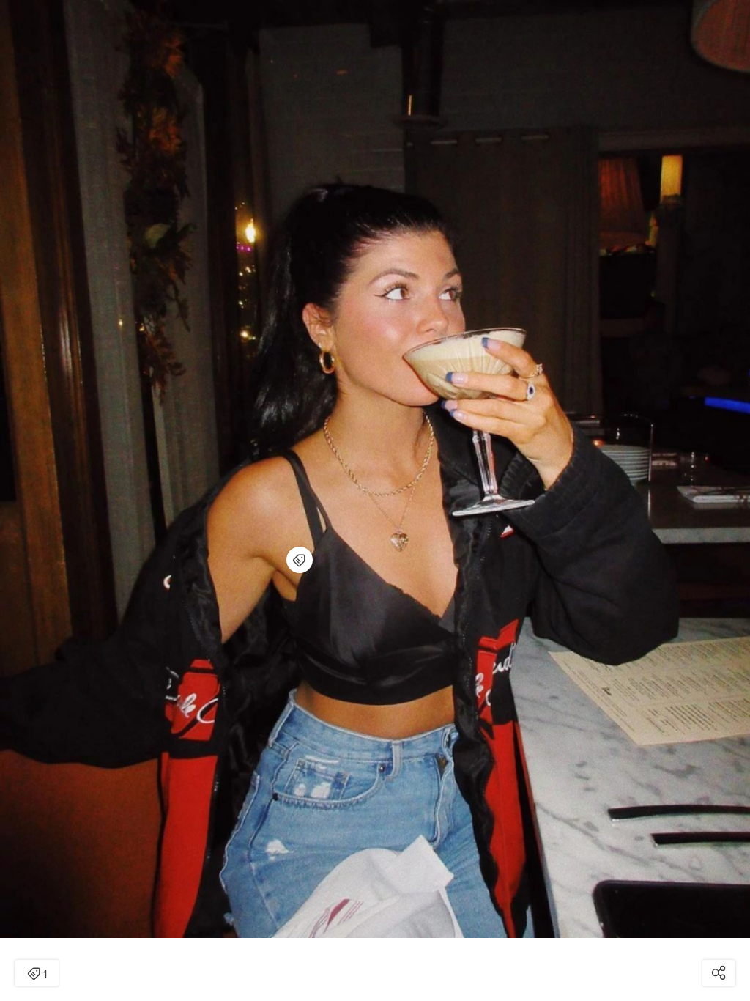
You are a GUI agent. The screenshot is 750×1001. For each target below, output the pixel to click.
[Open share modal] (718, 973)
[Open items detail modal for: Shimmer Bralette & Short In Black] (299, 560)
